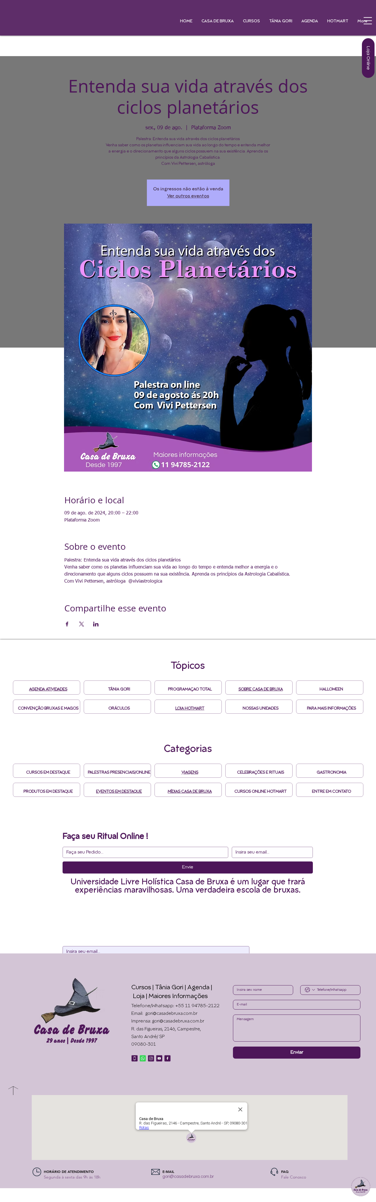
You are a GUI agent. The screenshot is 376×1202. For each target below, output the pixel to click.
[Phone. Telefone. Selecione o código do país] (310, 989)
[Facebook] (167, 1058)
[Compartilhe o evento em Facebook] (67, 624)
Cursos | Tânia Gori (157, 988)
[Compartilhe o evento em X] (81, 624)
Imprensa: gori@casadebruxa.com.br (167, 1021)
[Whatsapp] (143, 1058)
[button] (368, 21)
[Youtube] (159, 1058)
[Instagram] (151, 1058)
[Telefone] (134, 1058)
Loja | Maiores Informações (170, 996)
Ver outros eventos (188, 196)
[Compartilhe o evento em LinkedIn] (96, 624)
